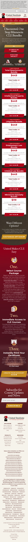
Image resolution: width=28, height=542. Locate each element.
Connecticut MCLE (6, 491)
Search (21, 20)
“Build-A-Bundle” (9, 285)
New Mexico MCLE (18, 505)
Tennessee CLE (15, 513)
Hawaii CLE (20, 493)
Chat (2, 20)
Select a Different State (20, 23)
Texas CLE (22, 513)
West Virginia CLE (10, 519)
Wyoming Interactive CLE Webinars (14, 475)
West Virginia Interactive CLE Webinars (13, 474)
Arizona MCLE (20, 488)
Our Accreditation (8, 426)
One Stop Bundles (8, 436)
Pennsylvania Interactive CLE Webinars (13, 467)
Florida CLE (22, 491)
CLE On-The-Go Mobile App (20, 439)
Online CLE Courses (20, 441)
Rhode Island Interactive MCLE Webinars (14, 468)
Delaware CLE (15, 491)
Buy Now (13, 90)
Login (11, 20)
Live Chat (20, 426)
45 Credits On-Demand (14, 50)
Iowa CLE (23, 495)
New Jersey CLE (8, 505)
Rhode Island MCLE (18, 512)
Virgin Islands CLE (13, 515)
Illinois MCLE (10, 495)
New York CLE (9, 507)
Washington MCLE (8, 517)
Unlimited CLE (18, 292)
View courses (14, 87)
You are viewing (6, 23)
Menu (25, 16)
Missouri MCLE (6, 501)
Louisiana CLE (20, 496)
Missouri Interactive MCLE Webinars (14, 460)
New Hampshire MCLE (17, 503)
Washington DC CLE (18, 517)
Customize (13, 237)
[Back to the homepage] (11, 15)
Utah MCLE (5, 515)
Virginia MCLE (21, 515)
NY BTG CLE (20, 443)
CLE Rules (20, 436)
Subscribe (13, 406)
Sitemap (14, 539)
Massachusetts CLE (17, 498)
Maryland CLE (9, 498)
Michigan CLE (6, 500)
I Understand (20, 11)
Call (26, 20)
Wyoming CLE (18, 519)
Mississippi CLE (21, 500)
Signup (16, 20)
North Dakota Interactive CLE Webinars (13, 465)
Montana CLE (14, 501)
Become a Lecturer (8, 428)
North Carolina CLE (17, 507)
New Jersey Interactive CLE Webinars (13, 463)
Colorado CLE (21, 489)
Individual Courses (8, 438)
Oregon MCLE (9, 510)
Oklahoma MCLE (21, 508)
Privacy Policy (16, 8)
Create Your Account (14, 374)
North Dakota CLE (6, 508)
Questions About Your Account (20, 431)
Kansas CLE (6, 496)
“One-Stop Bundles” (10, 280)
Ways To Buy (8, 445)
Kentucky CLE (13, 496)
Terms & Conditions (14, 535)
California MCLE (13, 489)
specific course (8, 299)
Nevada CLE (8, 503)
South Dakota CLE (7, 513)
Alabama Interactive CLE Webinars (13, 456)
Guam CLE (13, 493)
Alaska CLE (13, 488)
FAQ (8, 430)
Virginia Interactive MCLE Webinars (14, 472)
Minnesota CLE (13, 500)
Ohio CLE (14, 508)
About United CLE (8, 425)
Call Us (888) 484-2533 (20, 425)
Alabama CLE (7, 488)
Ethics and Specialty (14, 55)
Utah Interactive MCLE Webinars (13, 470)
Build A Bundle (7, 440)
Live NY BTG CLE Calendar (14, 455)
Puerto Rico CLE (8, 512)
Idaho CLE (4, 495)
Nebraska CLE (21, 501)
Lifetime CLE (8, 443)
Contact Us (20, 428)
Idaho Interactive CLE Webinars (14, 458)
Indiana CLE (17, 495)
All (14, 46)
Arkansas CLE (6, 489)
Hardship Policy (14, 537)
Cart (6, 20)
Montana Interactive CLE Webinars (13, 462)
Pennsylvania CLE (17, 510)
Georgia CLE (7, 493)
